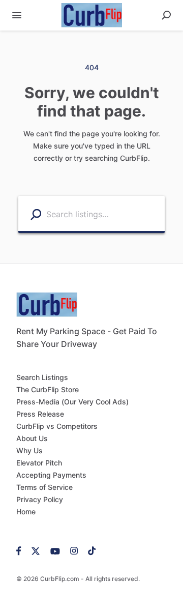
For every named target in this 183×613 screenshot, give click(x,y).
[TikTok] (89, 550)
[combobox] (103, 213)
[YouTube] (55, 550)
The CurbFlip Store (47, 389)
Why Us (29, 450)
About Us (32, 438)
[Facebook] (21, 550)
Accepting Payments (51, 475)
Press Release (40, 414)
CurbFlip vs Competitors (57, 426)
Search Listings (42, 377)
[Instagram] (74, 550)
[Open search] (166, 15)
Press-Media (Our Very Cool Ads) (72, 401)
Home (26, 511)
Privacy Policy (39, 499)
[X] (35, 550)
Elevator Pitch (39, 462)
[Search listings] (35, 214)
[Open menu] (17, 15)
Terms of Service (44, 487)
